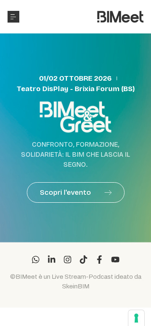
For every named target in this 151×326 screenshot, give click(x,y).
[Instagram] (67, 259)
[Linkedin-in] (51, 259)
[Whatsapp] (35, 259)
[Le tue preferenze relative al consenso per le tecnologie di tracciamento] (136, 318)
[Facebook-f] (99, 259)
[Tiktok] (83, 259)
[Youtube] (115, 259)
